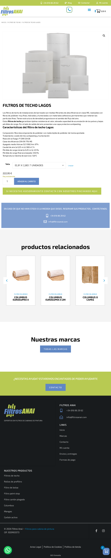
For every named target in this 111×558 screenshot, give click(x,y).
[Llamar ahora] (69, 10)
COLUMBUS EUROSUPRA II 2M (55, 298)
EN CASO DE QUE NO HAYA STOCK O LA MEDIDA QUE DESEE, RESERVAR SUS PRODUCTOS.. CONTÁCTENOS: (55, 208)
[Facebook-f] (96, 531)
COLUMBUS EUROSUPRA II (21, 298)
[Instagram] (103, 531)
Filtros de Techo (14, 22)
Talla (7, 164)
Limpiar (71, 165)
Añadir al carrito (26, 181)
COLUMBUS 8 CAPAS (90, 298)
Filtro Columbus (21, 294)
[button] (89, 9)
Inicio (3, 22)
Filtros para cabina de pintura (39, 529)
